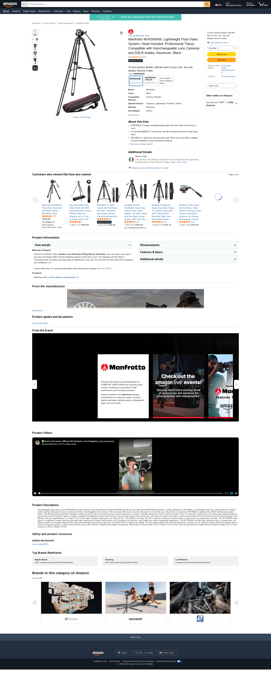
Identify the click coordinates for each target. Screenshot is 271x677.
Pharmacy (95, 11)
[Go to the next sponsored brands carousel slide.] (236, 603)
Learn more (181, 162)
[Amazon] (10, 4)
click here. (101, 268)
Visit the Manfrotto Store (139, 35)
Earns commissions (106, 441)
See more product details (141, 144)
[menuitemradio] (231, 493)
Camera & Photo (49, 23)
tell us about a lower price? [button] (63, 277)
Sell (68, 11)
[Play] (34, 493)
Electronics (36, 23)
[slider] (130, 493)
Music (85, 11)
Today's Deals (29, 11)
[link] (53, 209)
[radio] (35, 32)
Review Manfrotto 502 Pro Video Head (59, 444)
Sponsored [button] (36, 578)
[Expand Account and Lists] (242, 5)
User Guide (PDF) (40, 323)
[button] (6, 11)
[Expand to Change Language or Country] (221, 5)
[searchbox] (116, 4)
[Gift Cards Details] (64, 11)
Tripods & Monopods (65, 23)
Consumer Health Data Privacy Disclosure (138, 661)
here (49, 262)
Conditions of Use (100, 661)
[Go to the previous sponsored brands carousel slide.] (34, 603)
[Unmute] (236, 493)
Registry (76, 11)
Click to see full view (82, 117)
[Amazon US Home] (98, 654)
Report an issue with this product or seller (150, 168)
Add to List (213, 86)
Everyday (107, 11)
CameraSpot (226, 66)
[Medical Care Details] (51, 11)
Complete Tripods (82, 23)
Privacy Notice (114, 661)
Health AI (16, 11)
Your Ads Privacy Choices (166, 661)
